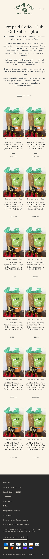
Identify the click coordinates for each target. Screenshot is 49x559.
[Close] (45, 254)
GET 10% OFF (25, 298)
